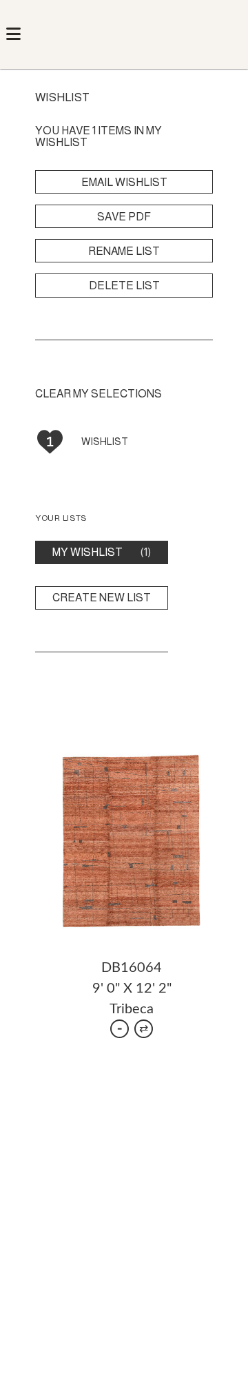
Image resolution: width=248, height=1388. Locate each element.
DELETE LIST (124, 285)
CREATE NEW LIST (101, 597)
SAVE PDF (124, 216)
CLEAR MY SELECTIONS (98, 394)
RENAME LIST (124, 251)
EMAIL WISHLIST (124, 182)
